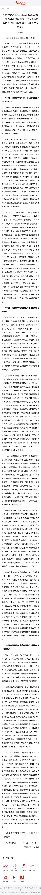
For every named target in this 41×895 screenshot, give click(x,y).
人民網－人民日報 (29, 38)
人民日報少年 (14, 870)
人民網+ (24, 870)
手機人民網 (32, 870)
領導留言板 (5, 881)
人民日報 (5, 870)
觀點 (8, 9)
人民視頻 (13, 881)
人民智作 (21, 881)
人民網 (2, 9)
